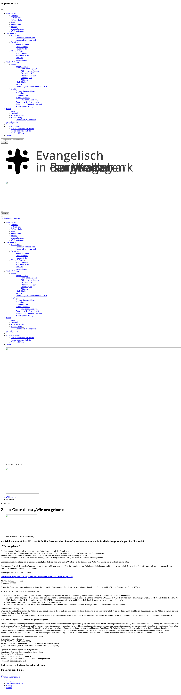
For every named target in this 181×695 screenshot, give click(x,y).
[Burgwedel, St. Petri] (90, 179)
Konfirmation (16, 24)
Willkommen (11, 13)
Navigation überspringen (10, 218)
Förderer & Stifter (13, 126)
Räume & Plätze (17, 51)
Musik (8, 109)
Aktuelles (14, 16)
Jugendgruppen (22, 95)
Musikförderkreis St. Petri (21, 131)
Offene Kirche (16, 20)
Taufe (13, 22)
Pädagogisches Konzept (30, 71)
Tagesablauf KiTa (27, 73)
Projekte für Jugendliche (25, 91)
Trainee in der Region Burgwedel (29, 104)
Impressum (10, 681)
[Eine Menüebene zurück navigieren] (2, 9)
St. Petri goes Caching (24, 106)
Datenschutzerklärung (14, 683)
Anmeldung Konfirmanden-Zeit (28, 102)
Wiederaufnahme (17, 31)
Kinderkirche (21, 82)
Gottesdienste (16, 18)
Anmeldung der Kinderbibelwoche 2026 (31, 86)
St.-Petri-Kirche (22, 53)
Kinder (13, 64)
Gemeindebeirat (22, 47)
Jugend (13, 89)
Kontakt (9, 135)
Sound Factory (16, 117)
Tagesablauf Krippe (28, 75)
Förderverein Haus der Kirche (22, 129)
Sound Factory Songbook (26, 120)
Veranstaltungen (12, 122)
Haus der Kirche (22, 55)
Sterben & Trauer (17, 29)
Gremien (14, 42)
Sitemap (9, 685)
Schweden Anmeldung (29, 100)
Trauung (14, 27)
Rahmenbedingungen (29, 69)
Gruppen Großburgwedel (25, 38)
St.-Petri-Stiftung (17, 133)
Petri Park (19, 58)
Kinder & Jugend (12, 62)
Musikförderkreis (17, 115)
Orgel (13, 111)
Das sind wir (11, 33)
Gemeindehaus (21, 60)
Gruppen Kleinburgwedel (26, 40)
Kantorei (14, 113)
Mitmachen (15, 35)
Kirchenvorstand (22, 44)
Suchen (4, 142)
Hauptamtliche (21, 49)
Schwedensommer (23, 98)
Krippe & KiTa (22, 66)
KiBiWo (19, 84)
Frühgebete (20, 93)
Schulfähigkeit (26, 78)
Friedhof (9, 124)
